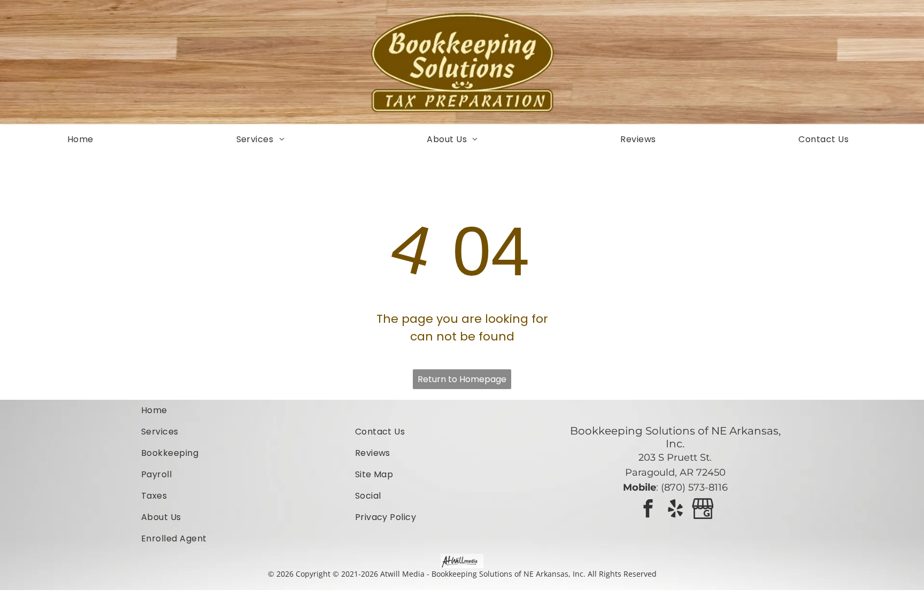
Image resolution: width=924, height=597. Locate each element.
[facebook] (647, 510)
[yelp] (675, 510)
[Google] (702, 510)
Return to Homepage (462, 379)
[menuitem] (84, 139)
